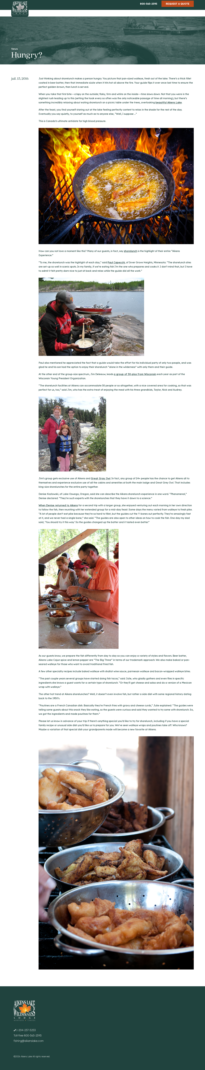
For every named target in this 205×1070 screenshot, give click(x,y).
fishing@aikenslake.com (29, 1041)
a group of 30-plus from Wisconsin (135, 374)
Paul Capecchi (116, 262)
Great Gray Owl (100, 478)
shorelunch (130, 251)
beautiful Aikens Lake (168, 102)
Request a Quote (177, 3)
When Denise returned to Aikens (58, 505)
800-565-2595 (148, 3)
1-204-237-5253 (26, 1030)
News (14, 48)
